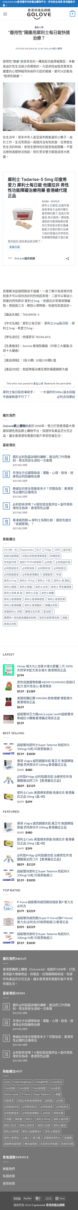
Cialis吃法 (56, 1081)
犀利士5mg (32, 300)
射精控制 (55, 555)
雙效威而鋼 (31, 1143)
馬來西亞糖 (67, 1143)
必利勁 (48, 562)
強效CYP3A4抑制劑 (30, 562)
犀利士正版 (32, 592)
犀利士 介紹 (43, 580)
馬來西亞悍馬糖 (49, 1143)
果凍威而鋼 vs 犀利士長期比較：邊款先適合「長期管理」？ (42, 521)
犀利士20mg (43, 1119)
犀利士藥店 (60, 1125)
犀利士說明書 (11, 1131)
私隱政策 (9, 1176)
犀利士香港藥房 (33, 605)
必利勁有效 (44, 568)
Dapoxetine (26, 549)
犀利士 (29, 1119)
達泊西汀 (48, 611)
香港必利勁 (10, 623)
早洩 (58, 574)
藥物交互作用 (32, 611)
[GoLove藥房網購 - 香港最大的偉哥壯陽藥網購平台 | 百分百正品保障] (39, 14)
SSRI (57, 549)
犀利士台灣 (41, 586)
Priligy (48, 549)
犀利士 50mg (27, 580)
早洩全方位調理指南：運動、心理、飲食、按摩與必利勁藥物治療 (43, 474)
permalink (65, 383)
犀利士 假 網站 (62, 580)
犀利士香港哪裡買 (34, 599)
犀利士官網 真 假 (13, 592)
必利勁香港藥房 (30, 574)
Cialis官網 (9, 1088)
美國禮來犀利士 (52, 1137)
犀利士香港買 (11, 1137)
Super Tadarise (42, 1094)
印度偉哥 (9, 1100)
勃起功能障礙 (11, 555)
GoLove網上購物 (53, 48)
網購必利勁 (51, 605)
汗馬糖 (7, 1119)
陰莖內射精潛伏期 (49, 617)
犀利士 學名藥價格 (61, 586)
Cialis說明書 (39, 1088)
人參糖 (57, 1094)
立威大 (26, 1137)
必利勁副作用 (63, 562)
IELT (38, 549)
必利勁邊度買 (11, 574)
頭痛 (64, 617)
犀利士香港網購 (12, 605)
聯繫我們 (9, 1168)
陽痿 (16, 61)
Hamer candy (11, 1094)
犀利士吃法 (10, 1125)
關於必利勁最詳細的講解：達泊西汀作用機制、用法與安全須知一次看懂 (41, 458)
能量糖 (68, 1137)
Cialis (7, 1081)
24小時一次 (10, 549)
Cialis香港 (54, 1088)
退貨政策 (9, 1183)
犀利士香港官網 (56, 599)
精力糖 (36, 1137)
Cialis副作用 (41, 1081)
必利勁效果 (28, 568)
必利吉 (46, 1112)
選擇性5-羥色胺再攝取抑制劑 (20, 617)
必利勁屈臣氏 (11, 568)
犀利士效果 (44, 1125)
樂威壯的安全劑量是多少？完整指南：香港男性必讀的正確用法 (43, 490)
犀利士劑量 (26, 586)
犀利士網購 (47, 592)
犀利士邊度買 (52, 1131)
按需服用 (48, 574)
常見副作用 (10, 562)
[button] (5, 14)
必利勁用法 (60, 568)
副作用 (67, 549)
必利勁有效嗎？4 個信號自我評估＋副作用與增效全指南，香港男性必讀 (43, 506)
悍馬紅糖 (58, 1112)
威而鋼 (49, 1100)
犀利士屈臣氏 (27, 1125)
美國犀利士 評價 (13, 611)
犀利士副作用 (61, 1119)
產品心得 (39, 27)
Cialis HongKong (22, 1081)
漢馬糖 (18, 1119)
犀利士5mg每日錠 (56, 323)
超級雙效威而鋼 (12, 1143)
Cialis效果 (23, 1088)
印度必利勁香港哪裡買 (34, 555)
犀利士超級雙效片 (32, 1131)
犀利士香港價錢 (12, 599)
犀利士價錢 (10, 586)
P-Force (26, 1094)
